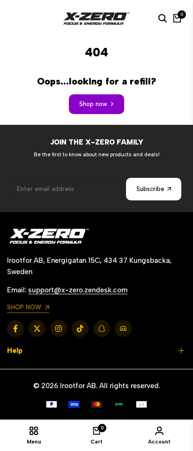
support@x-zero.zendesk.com (77, 290)
